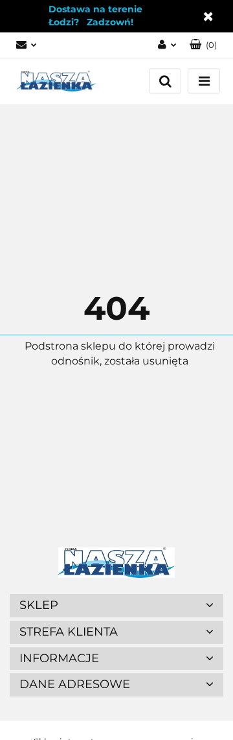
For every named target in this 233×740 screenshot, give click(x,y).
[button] (203, 45)
